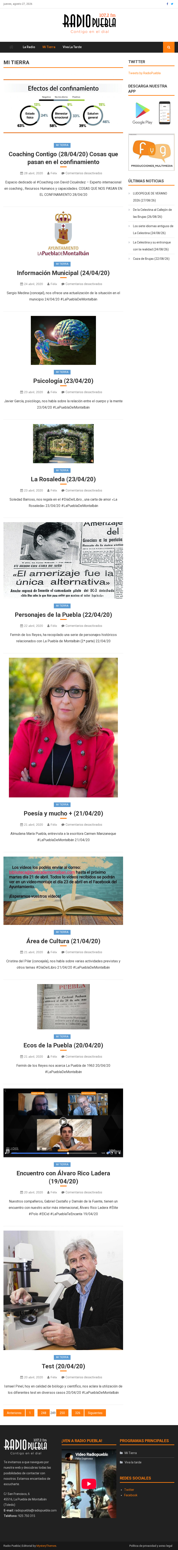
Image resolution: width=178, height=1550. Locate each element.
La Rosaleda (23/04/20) (63, 479)
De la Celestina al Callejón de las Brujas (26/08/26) (152, 213)
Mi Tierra (49, 47)
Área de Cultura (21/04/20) (63, 941)
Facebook (130, 1495)
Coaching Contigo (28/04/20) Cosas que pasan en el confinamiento (63, 158)
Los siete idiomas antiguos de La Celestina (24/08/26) (153, 229)
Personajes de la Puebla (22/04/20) (63, 614)
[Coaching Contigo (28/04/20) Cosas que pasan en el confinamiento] (63, 106)
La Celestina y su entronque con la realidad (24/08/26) (152, 246)
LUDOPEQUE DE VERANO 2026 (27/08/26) (150, 197)
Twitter (129, 1489)
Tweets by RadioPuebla (144, 73)
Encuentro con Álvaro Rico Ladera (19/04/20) (63, 1177)
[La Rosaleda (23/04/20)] (63, 443)
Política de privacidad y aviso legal (150, 1545)
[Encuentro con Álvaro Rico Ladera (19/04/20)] (63, 1123)
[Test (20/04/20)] (63, 1290)
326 (77, 1413)
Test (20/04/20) (63, 1366)
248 (43, 1413)
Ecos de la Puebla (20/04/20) (63, 1045)
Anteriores (14, 1413)
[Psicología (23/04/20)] (63, 340)
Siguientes (95, 1413)
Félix (54, 173)
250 (62, 1413)
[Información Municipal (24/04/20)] (63, 234)
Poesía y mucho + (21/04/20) (63, 813)
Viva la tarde (72, 47)
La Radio (29, 47)
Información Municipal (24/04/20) (63, 273)
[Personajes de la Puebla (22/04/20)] (63, 560)
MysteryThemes (46, 1545)
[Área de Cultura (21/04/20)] (63, 891)
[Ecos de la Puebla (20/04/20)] (63, 1006)
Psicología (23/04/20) (63, 380)
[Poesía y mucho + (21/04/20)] (63, 727)
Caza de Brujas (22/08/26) (151, 258)
